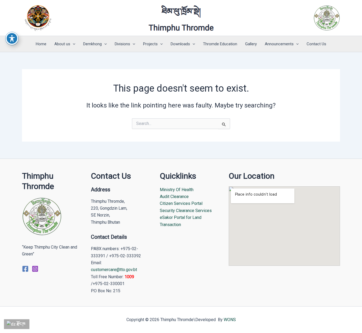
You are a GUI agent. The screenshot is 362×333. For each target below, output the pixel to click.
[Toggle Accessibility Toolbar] (12, 38)
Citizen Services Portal (181, 203)
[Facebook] (25, 269)
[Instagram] (35, 269)
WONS (230, 319)
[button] (72, 44)
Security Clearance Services (186, 210)
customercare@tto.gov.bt (114, 269)
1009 (129, 276)
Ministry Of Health (176, 189)
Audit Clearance (174, 196)
